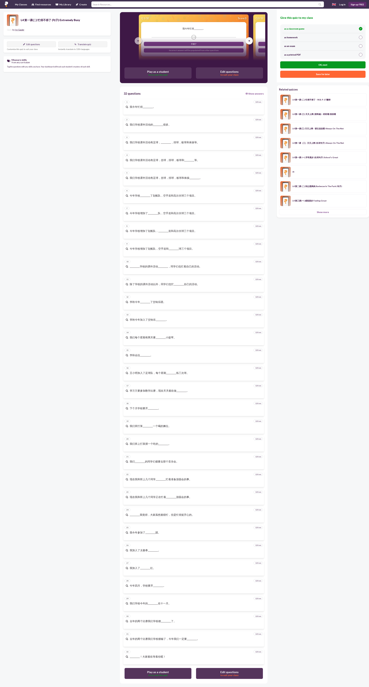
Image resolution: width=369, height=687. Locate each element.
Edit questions (33, 44)
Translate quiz (84, 44)
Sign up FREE (357, 4)
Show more (323, 212)
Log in (342, 4)
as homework (291, 37)
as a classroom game (294, 29)
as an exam (289, 46)
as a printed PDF (292, 55)
